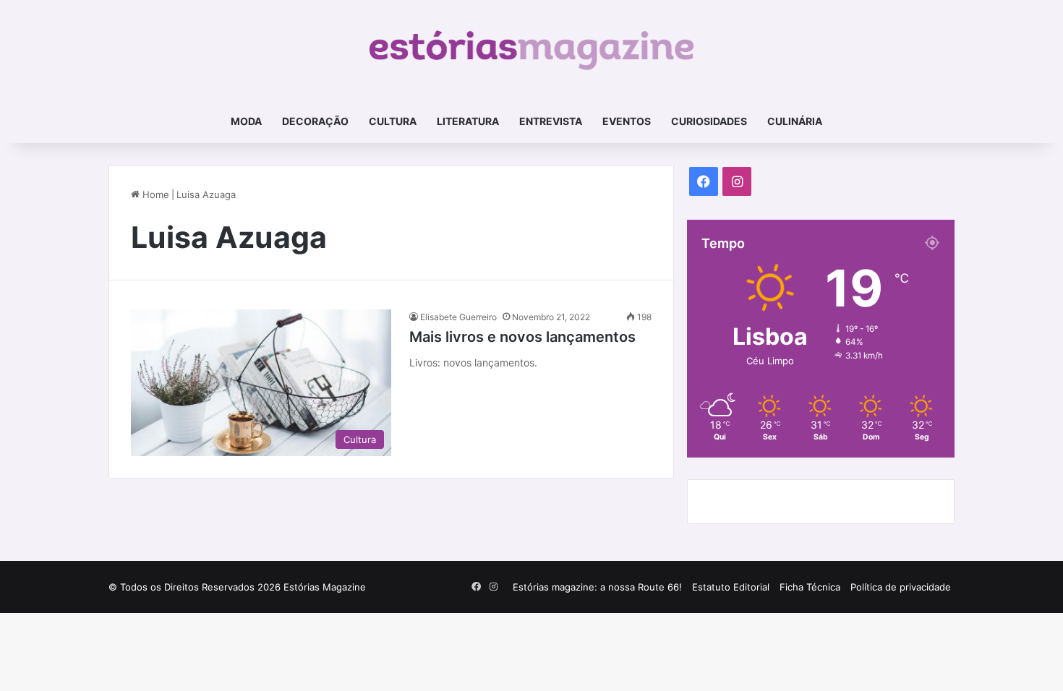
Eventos (626, 121)
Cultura (393, 121)
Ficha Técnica (810, 587)
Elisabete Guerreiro (458, 317)
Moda (246, 121)
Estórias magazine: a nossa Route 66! (597, 587)
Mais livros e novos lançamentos (522, 337)
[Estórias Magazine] (532, 50)
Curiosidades (709, 121)
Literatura (468, 121)
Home (154, 194)
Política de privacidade (900, 587)
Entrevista (550, 121)
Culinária (794, 121)
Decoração (315, 121)
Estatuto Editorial (730, 587)
